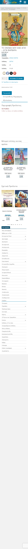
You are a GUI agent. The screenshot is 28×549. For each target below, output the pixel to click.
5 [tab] (15, 224)
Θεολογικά (4, 267)
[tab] (7, 93)
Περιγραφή (6, 93)
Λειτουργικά (5, 281)
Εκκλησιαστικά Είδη (7, 334)
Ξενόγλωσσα (5, 292)
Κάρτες (4, 314)
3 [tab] (12, 224)
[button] (10, 82)
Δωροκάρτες (5, 351)
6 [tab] (17, 224)
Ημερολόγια (5, 337)
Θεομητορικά (5, 269)
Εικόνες (4, 320)
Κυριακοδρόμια (6, 278)
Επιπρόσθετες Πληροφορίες (12, 97)
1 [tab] (8, 224)
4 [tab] (13, 224)
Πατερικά (4, 303)
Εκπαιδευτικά (5, 258)
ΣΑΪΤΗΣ (11, 61)
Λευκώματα (5, 339)
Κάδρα (3, 342)
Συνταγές (4, 311)
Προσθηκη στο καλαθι (16, 78)
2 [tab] (10, 224)
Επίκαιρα (4, 345)
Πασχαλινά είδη (6, 331)
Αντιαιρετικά (5, 244)
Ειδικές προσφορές (7, 348)
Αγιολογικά (5, 241)
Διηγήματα (5, 253)
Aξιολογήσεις (7, 100)
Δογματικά (5, 255)
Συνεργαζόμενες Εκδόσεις (8, 325)
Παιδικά (4, 300)
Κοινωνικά (4, 275)
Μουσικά (4, 283)
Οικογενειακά (5, 295)
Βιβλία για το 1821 (7, 233)
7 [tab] (19, 224)
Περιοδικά (4, 306)
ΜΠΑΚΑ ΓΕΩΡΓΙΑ (13, 58)
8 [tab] (21, 224)
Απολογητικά (5, 247)
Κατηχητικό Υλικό (6, 236)
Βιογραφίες (5, 250)
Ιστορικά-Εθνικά (6, 272)
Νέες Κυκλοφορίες (6, 230)
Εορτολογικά (5, 261)
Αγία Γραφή (5, 239)
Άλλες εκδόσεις (6, 328)
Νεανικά (4, 289)
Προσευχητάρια (6, 309)
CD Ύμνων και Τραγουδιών (9, 317)
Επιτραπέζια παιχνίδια (8, 264)
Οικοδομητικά (5, 297)
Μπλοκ (4, 286)
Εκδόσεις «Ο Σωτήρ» (7, 323)
